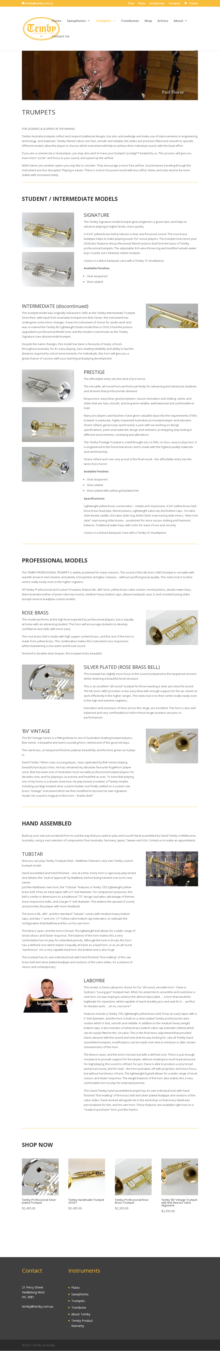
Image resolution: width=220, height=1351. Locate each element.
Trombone (78, 1307)
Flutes (141, 3)
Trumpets (174, 3)
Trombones (130, 21)
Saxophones (157, 3)
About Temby (80, 1314)
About (178, 21)
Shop (131, 3)
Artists (162, 21)
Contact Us (60, 36)
